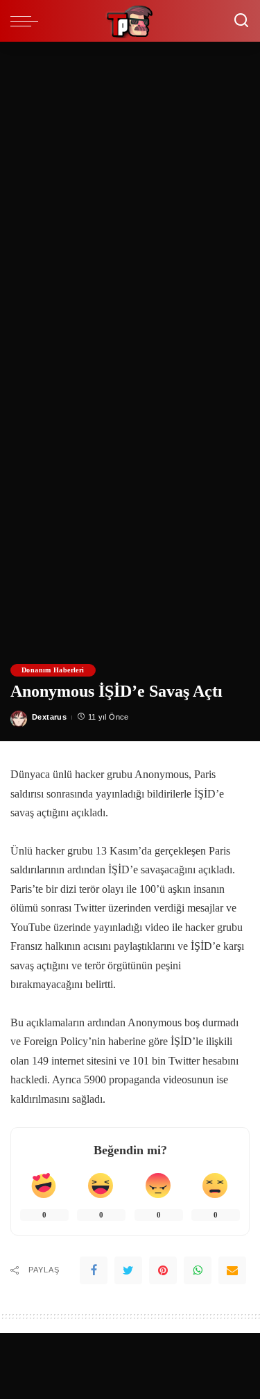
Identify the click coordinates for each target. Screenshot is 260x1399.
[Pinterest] (163, 1270)
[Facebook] (93, 1270)
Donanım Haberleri (53, 670)
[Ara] (241, 21)
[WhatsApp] (197, 1270)
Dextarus (49, 717)
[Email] (232, 1270)
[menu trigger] (27, 21)
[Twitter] (128, 1270)
